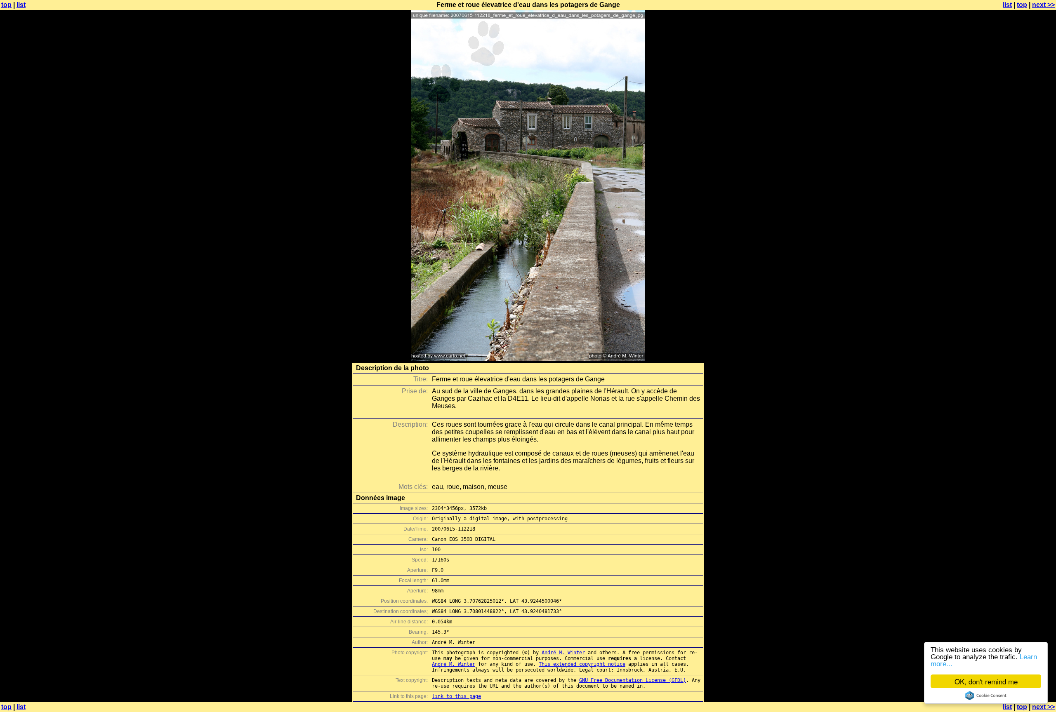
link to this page (456, 696)
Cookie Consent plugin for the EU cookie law (985, 695)
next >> (1043, 4)
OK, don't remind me (986, 681)
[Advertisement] (1023, 204)
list (21, 4)
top (6, 4)
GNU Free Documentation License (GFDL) (632, 680)
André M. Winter (563, 653)
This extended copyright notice (582, 664)
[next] (528, 358)
